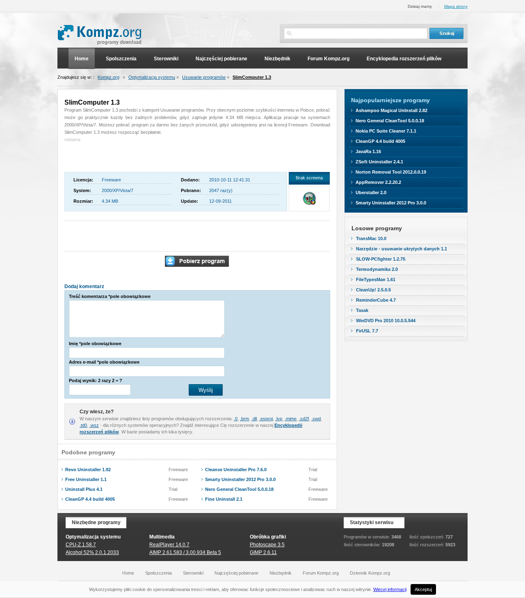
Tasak (362, 310)
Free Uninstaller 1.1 (86, 479)
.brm (244, 418)
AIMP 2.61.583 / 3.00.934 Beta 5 (185, 552)
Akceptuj (423, 589)
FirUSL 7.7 (367, 330)
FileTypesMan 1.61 (375, 279)
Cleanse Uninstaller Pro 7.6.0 (236, 469)
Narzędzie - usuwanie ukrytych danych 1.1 (401, 248)
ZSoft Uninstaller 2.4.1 (379, 161)
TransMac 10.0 (371, 238)
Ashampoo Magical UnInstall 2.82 (391, 110)
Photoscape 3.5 (267, 545)
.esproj (266, 418)
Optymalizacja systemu (151, 77)
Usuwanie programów (204, 77)
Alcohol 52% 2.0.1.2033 (92, 552)
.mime (291, 418)
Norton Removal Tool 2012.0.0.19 (391, 172)
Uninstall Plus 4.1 (84, 489)
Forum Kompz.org (328, 59)
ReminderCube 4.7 (376, 300)
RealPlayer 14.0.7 (169, 545)
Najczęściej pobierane (221, 59)
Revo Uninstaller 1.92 (88, 469)
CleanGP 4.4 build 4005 (90, 499)
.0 (235, 418)
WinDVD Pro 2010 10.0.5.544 (385, 320)
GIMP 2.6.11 (263, 552)
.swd (316, 418)
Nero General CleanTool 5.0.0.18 (239, 489)
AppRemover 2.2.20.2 (378, 182)
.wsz (94, 425)
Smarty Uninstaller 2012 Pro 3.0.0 (240, 479)
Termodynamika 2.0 (377, 269)
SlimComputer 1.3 (252, 77)
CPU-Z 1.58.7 (81, 545)
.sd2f (304, 418)
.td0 (83, 425)
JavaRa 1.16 (368, 151)
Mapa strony (456, 6)
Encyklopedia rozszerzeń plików (404, 59)
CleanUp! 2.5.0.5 (373, 289)
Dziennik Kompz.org (370, 573)
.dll (254, 418)
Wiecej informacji (389, 589)
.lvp (278, 418)
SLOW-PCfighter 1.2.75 (380, 259)
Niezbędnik (277, 59)
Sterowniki (166, 59)
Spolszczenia (121, 59)
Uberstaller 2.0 (371, 192)
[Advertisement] (112, 155)
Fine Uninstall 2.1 (223, 499)
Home (82, 59)
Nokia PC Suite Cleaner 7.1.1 (386, 130)
